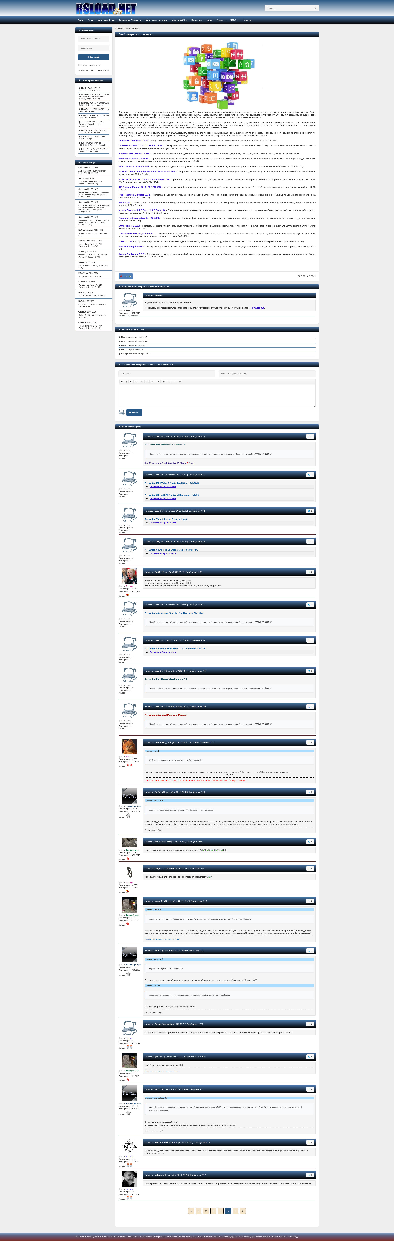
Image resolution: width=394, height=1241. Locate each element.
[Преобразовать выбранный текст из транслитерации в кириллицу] (174, 381)
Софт (80, 20)
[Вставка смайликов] (158, 381)
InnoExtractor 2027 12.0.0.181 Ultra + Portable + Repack (93, 131)
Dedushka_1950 (163, 742)
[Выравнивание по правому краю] (152, 381)
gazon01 (159, 901)
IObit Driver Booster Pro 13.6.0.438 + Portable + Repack (92, 144)
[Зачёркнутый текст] (136, 381)
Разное (220, 20)
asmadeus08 (161, 1142)
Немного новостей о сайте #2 (134, 341)
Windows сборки (106, 20)
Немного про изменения (132, 350)
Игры (209, 20)
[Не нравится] (121, 276)
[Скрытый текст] (164, 381)
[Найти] (315, 8)
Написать (247, 20)
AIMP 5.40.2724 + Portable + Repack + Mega (92, 138)
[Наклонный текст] (126, 381)
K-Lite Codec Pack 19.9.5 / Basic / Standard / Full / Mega (94, 150)
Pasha (158, 1024)
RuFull (158, 792)
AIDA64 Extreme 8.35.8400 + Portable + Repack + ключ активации (92, 124)
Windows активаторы (156, 20)
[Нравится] (130, 276)
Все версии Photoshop (130, 20)
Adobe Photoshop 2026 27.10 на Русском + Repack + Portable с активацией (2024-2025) (94, 96)
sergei (158, 868)
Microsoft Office (179, 20)
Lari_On (159, 436)
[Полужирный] (121, 381)
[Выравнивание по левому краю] (142, 381)
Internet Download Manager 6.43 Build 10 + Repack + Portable (94, 104)
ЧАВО (233, 20)
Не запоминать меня (91, 65)
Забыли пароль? (85, 70)
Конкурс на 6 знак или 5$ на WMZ (135, 354)
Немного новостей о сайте (133, 345)
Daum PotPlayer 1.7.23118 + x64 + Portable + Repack (94, 116)
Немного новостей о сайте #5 (134, 337)
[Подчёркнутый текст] (131, 381)
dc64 (157, 841)
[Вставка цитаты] (169, 381)
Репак (90, 20)
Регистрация (103, 70)
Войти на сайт (94, 57)
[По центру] (147, 381)
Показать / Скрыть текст (163, 486)
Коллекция (196, 20)
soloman (159, 1175)
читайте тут (258, 308)
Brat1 (157, 572)
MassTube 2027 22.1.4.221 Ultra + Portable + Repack (94, 110)
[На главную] (114, 8)
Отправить (134, 412)
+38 (125, 276)
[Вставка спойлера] (179, 381)
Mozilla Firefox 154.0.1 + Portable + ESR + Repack (90, 89)
